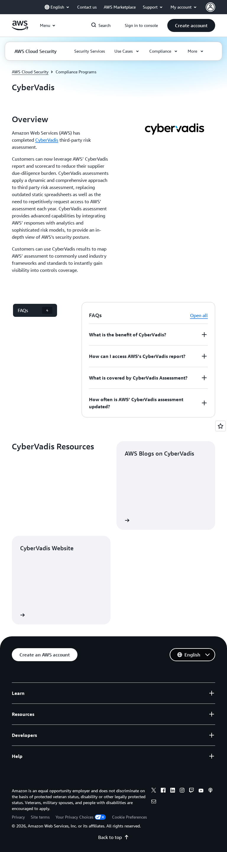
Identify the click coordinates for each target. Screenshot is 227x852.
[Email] (153, 802)
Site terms (40, 816)
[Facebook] (163, 791)
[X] (153, 791)
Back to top (110, 837)
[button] (191, 25)
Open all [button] (199, 315)
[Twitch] (191, 791)
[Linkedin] (172, 791)
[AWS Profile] (210, 7)
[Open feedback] (220, 426)
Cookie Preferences (129, 816)
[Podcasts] (210, 791)
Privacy (18, 816)
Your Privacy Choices (74, 816)
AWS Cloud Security (30, 71)
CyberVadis (46, 140)
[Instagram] (182, 791)
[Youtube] (201, 791)
